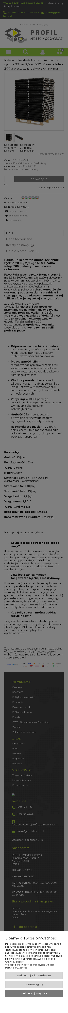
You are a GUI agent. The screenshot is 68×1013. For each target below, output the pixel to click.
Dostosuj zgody (34, 984)
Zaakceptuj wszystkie (34, 993)
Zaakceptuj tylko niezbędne (34, 975)
